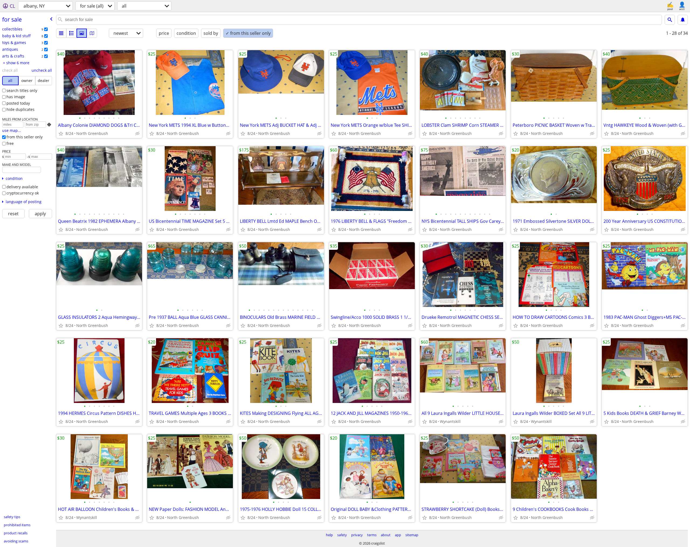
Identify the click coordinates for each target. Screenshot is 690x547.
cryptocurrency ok (22, 193)
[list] (61, 33)
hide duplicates (20, 109)
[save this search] (683, 20)
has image (15, 96)
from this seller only (24, 136)
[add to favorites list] (61, 133)
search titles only (21, 90)
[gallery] (82, 33)
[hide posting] (137, 133)
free (10, 143)
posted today (18, 103)
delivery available (22, 186)
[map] (92, 33)
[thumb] (71, 33)
